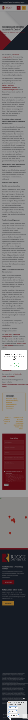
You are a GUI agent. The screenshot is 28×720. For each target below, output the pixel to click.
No (11, 365)
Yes (16, 365)
